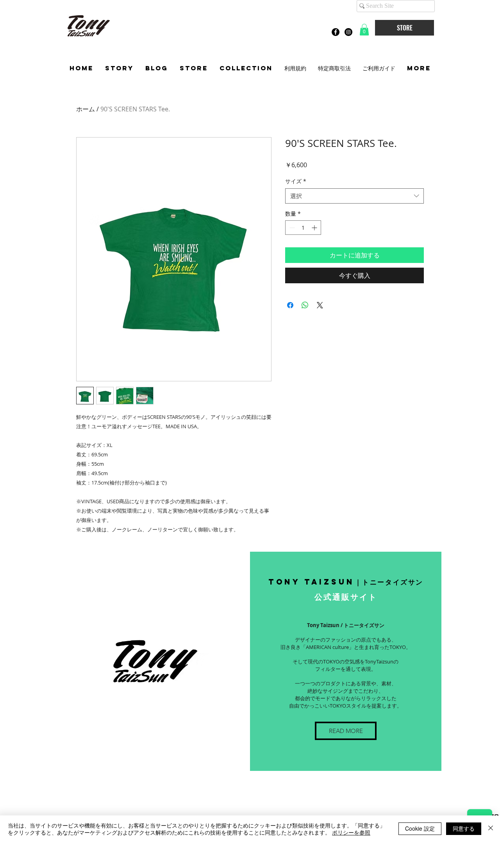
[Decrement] (291, 227)
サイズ (295, 181)
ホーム (85, 109)
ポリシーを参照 (351, 832)
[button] (364, 30)
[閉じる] (490, 829)
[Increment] (315, 227)
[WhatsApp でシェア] (305, 305)
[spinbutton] (303, 227)
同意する (464, 828)
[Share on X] (320, 305)
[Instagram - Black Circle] (348, 32)
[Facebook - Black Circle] (335, 32)
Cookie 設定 (420, 828)
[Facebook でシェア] (290, 305)
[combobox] (354, 196)
